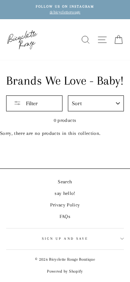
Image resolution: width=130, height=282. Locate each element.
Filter (31, 103)
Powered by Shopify (65, 271)
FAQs (65, 216)
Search (65, 181)
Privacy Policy (65, 205)
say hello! (65, 193)
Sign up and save (65, 238)
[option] (65, 10)
